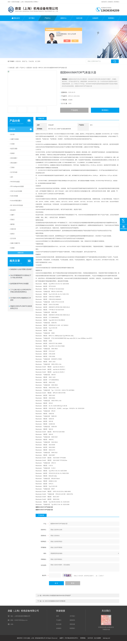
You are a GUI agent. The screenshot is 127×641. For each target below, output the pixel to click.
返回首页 (104, 2)
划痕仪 (12, 233)
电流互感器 (13, 148)
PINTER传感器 (15, 181)
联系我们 (116, 2)
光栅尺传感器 (14, 139)
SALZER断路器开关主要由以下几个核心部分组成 (20, 276)
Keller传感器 (14, 196)
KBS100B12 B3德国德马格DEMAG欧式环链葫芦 (57, 595)
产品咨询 (74, 110)
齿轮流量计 (13, 158)
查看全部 (21, 252)
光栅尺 (12, 215)
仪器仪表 (29, 67)
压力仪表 (13, 238)
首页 (17, 67)
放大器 (35, 67)
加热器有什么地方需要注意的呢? (21, 269)
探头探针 (13, 210)
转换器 (12, 153)
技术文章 (79, 18)
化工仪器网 (97, 638)
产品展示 (58, 620)
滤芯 (11, 177)
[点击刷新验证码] (67, 575)
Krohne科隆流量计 (16, 200)
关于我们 (32, 18)
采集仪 (12, 219)
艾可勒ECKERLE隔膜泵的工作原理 (20, 299)
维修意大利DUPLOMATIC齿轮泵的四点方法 (21, 307)
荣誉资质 (72, 624)
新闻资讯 (72, 620)
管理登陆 (82, 638)
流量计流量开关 (15, 243)
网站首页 (17, 18)
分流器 (12, 144)
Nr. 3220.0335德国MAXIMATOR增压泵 (54, 601)
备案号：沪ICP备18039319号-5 (69, 638)
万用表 (12, 167)
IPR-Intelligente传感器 (17, 186)
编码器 (12, 224)
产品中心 (48, 18)
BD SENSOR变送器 (16, 205)
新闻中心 (63, 18)
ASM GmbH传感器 (16, 191)
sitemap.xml (106, 638)
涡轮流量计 (13, 163)
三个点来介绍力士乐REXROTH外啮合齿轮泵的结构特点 (20, 291)
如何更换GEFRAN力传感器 (19, 283)
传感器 (12, 248)
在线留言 (110, 2)
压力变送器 (13, 172)
